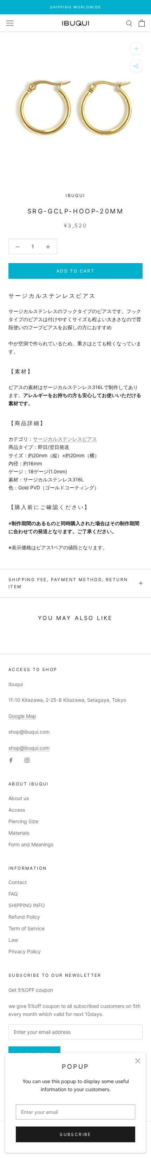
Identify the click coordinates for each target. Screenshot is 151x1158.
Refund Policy (24, 917)
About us (18, 798)
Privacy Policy (24, 951)
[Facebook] (10, 760)
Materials (18, 833)
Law (13, 940)
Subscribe (75, 1134)
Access (16, 810)
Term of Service (26, 928)
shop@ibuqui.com (29, 748)
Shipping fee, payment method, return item (68, 583)
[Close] (137, 1061)
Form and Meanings (30, 844)
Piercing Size (23, 821)
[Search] (129, 23)
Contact (17, 882)
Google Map (22, 716)
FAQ (13, 894)
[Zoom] (136, 48)
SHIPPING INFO (26, 905)
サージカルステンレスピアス (65, 439)
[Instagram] (27, 760)
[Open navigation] (9, 23)
